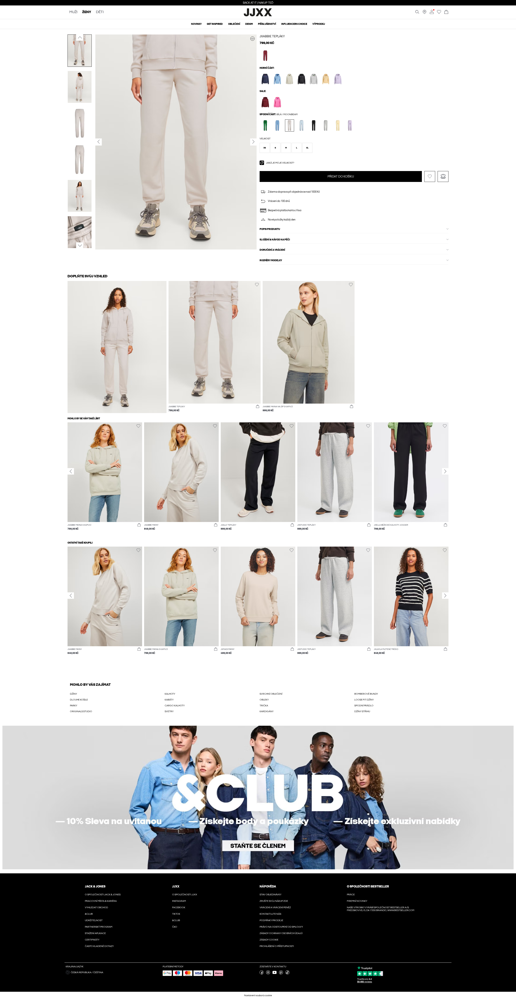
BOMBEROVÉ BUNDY (366, 693)
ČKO (174, 926)
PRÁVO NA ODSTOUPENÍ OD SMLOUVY (281, 926)
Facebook (178, 907)
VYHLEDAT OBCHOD (96, 907)
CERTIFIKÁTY (92, 939)
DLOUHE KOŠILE (79, 699)
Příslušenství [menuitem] (267, 24)
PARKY (73, 705)
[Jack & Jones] (258, 15)
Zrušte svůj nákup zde (274, 901)
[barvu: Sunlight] (325, 79)
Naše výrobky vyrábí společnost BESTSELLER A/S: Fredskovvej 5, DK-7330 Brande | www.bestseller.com (380, 909)
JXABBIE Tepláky (272, 36)
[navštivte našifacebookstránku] (262, 973)
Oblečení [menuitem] (234, 24)
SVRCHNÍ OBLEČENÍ (271, 693)
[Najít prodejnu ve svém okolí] (424, 13)
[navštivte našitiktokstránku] (287, 973)
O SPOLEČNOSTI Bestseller (368, 886)
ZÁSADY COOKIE (269, 939)
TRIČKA (264, 705)
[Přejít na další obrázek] (79, 245)
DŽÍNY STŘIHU (362, 711)
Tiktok (176, 913)
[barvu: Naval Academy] (265, 79)
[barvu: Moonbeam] (289, 79)
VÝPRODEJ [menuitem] (318, 24)
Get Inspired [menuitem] (215, 24)
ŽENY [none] (86, 12)
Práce (351, 894)
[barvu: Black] (301, 79)
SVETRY (169, 711)
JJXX (175, 886)
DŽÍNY (73, 693)
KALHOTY (170, 693)
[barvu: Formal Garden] (265, 125)
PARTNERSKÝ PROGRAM (98, 926)
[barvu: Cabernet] (265, 56)
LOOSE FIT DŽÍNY (364, 699)
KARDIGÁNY (267, 711)
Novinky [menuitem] (196, 24)
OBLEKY (264, 699)
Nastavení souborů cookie (258, 995)
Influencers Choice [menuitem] (294, 24)
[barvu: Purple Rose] (337, 79)
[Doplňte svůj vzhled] (252, 39)
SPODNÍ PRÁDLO (363, 705)
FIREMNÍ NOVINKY (357, 901)
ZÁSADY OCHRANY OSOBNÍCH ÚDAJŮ (281, 933)
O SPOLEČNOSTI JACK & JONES (103, 894)
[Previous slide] (71, 471)
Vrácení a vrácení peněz (275, 907)
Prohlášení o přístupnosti (277, 946)
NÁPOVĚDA (268, 886)
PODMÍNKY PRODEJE (271, 920)
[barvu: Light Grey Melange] (313, 79)
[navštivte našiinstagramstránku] (268, 973)
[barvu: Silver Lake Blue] (277, 79)
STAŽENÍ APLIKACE (95, 933)
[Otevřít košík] (446, 12)
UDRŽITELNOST (94, 920)
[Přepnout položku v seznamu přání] (429, 176)
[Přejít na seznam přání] (439, 13)
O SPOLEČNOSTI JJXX (184, 894)
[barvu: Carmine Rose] (277, 102)
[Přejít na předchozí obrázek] (79, 37)
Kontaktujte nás (270, 913)
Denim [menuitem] (249, 24)
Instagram (179, 901)
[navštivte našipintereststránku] (281, 973)
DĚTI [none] (100, 12)
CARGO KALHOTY (175, 705)
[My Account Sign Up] (258, 797)
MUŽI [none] (73, 12)
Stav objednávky (270, 894)
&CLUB (89, 913)
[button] (265, 148)
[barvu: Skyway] (301, 125)
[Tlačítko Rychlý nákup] (258, 407)
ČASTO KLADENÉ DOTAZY (99, 946)
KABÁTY (169, 699)
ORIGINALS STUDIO (81, 711)
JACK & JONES (95, 886)
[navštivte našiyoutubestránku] (275, 973)
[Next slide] (445, 471)
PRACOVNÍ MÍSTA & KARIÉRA (101, 901)
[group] (105, 478)
